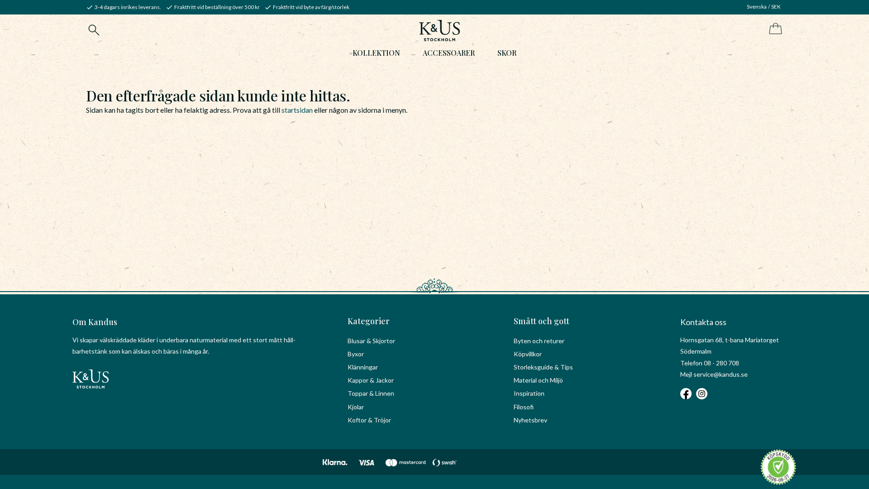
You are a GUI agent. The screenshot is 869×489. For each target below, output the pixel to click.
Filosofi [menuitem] (524, 407)
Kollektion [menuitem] (376, 53)
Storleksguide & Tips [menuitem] (543, 367)
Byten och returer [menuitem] (539, 341)
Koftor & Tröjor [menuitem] (369, 420)
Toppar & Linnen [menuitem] (371, 393)
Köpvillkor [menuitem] (528, 354)
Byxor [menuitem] (356, 354)
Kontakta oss (703, 322)
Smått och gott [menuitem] (541, 321)
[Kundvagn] (773, 29)
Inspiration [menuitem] (529, 393)
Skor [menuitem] (506, 53)
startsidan (297, 109)
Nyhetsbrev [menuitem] (530, 420)
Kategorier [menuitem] (369, 321)
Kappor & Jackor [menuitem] (371, 380)
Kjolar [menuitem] (356, 407)
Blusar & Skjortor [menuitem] (371, 341)
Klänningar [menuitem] (363, 367)
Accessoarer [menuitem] (449, 53)
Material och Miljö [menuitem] (538, 380)
